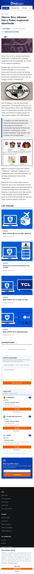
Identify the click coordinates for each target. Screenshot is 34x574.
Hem (2, 14)
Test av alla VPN (25, 8)
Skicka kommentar (17, 383)
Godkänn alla (17, 569)
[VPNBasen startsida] (17, 3)
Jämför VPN (4, 505)
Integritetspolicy (13, 563)
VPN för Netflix (5, 517)
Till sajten (17, 409)
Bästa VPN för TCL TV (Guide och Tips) (15, 300)
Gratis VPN (4, 521)
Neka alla (17, 566)
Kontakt (3, 543)
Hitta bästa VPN (15, 8)
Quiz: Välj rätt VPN (6, 508)
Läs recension (16, 412)
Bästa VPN (4, 495)
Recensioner (5, 502)
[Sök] (30, 8)
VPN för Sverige (5, 524)
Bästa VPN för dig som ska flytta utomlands (17, 233)
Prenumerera (17, 475)
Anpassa (17, 571)
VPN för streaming (6, 527)
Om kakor (4, 563)
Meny (6, 8)
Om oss (3, 540)
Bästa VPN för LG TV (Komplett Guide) (15, 332)
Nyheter (7, 14)
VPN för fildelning (6, 531)
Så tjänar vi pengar (7, 546)
